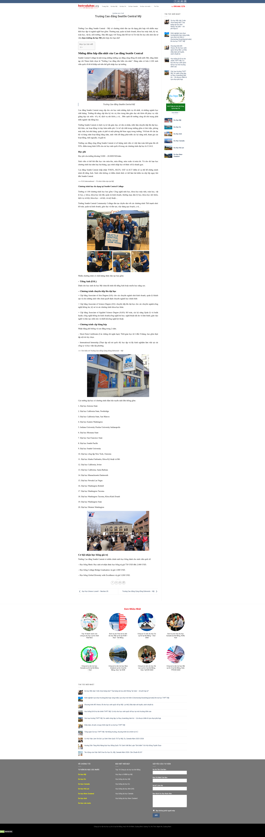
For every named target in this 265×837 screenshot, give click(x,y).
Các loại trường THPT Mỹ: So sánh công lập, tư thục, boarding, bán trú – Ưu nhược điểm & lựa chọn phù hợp (179, 75)
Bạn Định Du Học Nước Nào (162, 794)
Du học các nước (145, 6)
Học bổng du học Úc (122, 784)
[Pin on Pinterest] (120, 582)
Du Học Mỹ (114, 6)
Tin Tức (156, 6)
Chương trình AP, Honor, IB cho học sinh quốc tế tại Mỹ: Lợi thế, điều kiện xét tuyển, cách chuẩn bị (179, 50)
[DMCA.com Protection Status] (6, 831)
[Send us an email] (178, 1)
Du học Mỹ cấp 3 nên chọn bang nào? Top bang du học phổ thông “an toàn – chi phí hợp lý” (178, 24)
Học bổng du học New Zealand (126, 798)
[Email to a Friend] (116, 582)
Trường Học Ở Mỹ (118, 13)
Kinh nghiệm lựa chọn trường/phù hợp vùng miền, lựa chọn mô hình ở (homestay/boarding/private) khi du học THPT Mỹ (181, 37)
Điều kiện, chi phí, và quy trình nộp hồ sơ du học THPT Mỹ (104, 725)
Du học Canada (133, 6)
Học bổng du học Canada (124, 794)
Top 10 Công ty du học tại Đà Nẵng (127, 770)
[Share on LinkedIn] (123, 582)
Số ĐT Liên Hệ (158, 785)
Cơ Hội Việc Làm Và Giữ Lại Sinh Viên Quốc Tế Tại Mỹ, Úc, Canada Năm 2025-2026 (114, 739)
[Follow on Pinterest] (181, 1)
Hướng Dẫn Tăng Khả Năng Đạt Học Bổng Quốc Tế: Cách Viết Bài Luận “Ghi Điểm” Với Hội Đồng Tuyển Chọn (122, 745)
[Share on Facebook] (112, 582)
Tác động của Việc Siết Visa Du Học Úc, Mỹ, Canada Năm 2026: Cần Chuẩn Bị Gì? (113, 752)
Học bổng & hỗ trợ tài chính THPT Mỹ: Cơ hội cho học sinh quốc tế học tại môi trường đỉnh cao (178, 63)
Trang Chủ (105, 6)
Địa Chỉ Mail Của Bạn (160, 777)
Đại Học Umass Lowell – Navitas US (94, 591)
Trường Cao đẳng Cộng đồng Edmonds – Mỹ (138, 591)
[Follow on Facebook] (175, 1)
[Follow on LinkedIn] (185, 1)
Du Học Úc (123, 6)
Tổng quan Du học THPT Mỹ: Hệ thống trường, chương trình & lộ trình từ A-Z (111, 732)
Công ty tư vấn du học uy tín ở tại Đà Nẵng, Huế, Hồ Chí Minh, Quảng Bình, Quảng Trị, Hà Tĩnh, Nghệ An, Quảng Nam (132, 826)
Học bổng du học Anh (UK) (124, 789)
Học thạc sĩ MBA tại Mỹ (123, 774)
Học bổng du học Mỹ (122, 779)
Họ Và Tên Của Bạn (159, 769)
